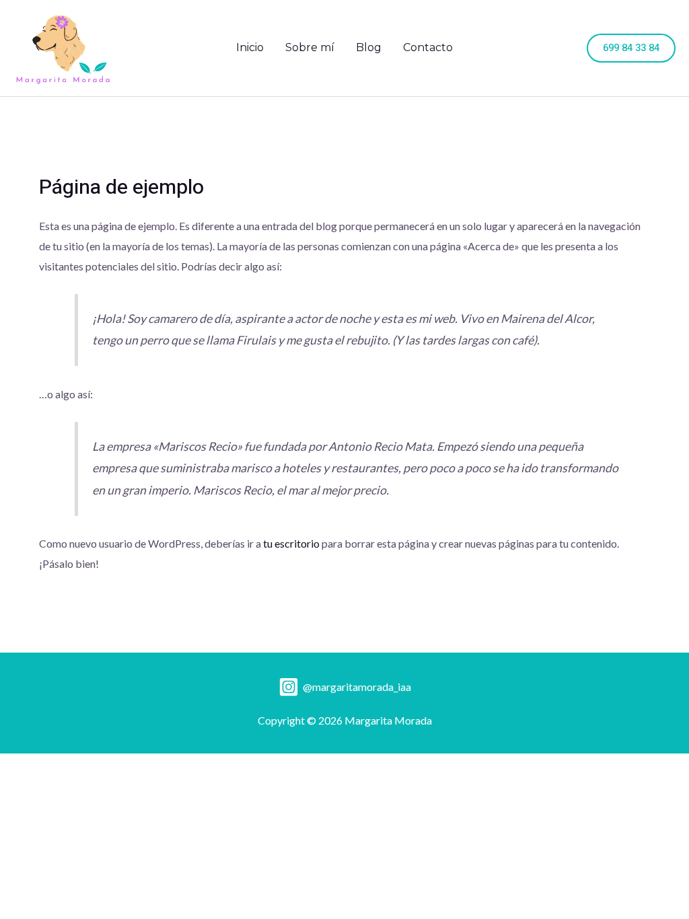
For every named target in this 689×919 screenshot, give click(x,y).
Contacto (428, 47)
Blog (369, 47)
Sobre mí (309, 47)
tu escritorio (291, 543)
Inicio (250, 47)
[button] (631, 48)
